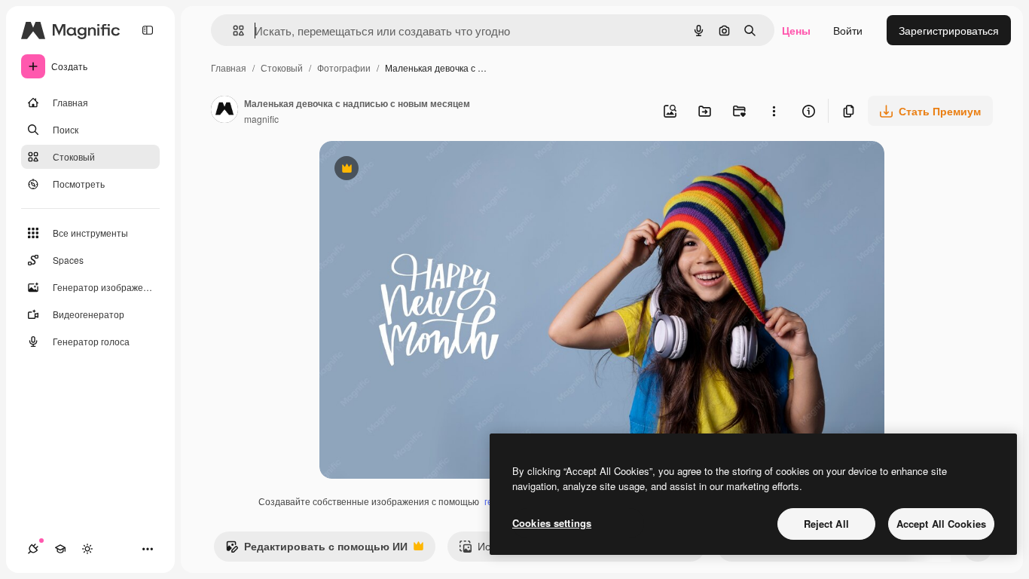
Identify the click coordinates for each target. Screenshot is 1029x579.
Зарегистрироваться (949, 30)
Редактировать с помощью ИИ (316, 549)
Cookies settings (551, 523)
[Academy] (60, 549)
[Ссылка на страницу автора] (224, 111)
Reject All (826, 523)
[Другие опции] (774, 111)
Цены (796, 30)
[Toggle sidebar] (148, 30)
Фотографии (344, 67)
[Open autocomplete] (232, 30)
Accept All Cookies (941, 523)
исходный (420, 170)
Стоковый (282, 67)
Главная (228, 67)
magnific (261, 118)
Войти (848, 30)
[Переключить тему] (87, 549)
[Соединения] (33, 549)
